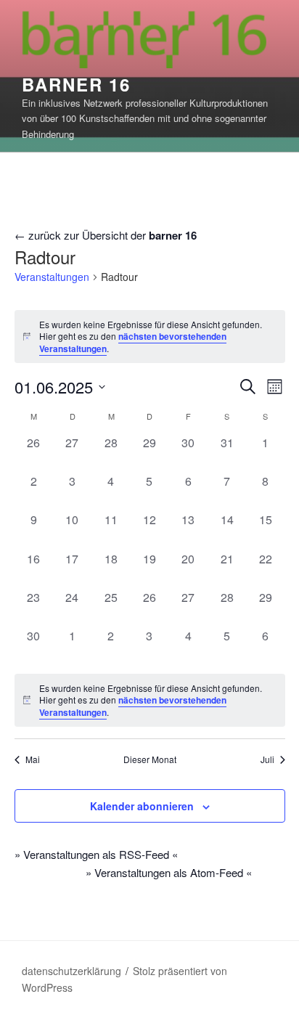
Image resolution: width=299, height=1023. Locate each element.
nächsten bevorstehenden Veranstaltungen (132, 342)
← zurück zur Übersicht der (106, 234)
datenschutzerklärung (71, 970)
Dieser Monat (149, 759)
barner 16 (76, 84)
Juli (267, 759)
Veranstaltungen (52, 277)
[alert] (150, 337)
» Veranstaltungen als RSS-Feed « (96, 854)
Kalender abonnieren (142, 806)
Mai (32, 759)
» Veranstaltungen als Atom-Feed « (169, 872)
